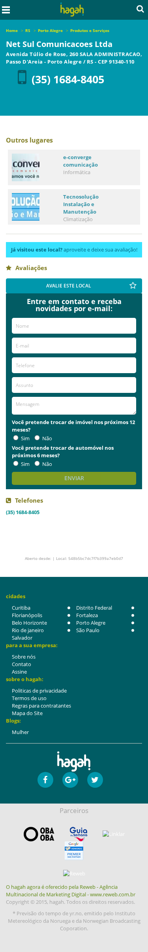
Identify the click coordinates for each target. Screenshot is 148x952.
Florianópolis (27, 615)
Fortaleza (87, 615)
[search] (140, 8)
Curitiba (21, 607)
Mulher (20, 732)
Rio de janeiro (28, 630)
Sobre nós (24, 656)
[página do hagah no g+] (70, 780)
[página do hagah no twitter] (95, 780)
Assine (19, 671)
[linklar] (114, 834)
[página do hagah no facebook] (45, 780)
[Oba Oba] (39, 834)
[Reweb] (74, 873)
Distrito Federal (94, 607)
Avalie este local (68, 285)
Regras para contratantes (41, 705)
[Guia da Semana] (78, 834)
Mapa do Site (27, 713)
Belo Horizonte (29, 622)
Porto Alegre (90, 622)
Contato (21, 664)
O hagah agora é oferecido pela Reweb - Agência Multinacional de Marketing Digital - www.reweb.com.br (70, 890)
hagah (72, 9)
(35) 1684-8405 (68, 79)
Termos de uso (29, 698)
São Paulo (87, 630)
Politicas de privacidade (39, 690)
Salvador (22, 637)
